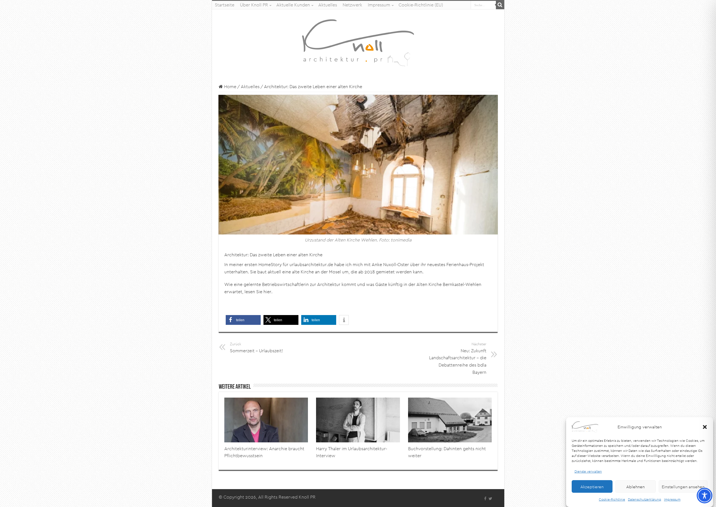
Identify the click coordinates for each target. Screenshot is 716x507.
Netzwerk (352, 5)
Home (229, 87)
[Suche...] (500, 5)
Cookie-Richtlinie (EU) (421, 5)
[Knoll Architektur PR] (358, 42)
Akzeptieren (592, 486)
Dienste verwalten (588, 471)
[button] (705, 427)
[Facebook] (485, 498)
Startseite (224, 5)
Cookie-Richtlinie (612, 499)
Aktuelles (327, 5)
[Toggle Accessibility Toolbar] (704, 495)
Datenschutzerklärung (644, 499)
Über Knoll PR (254, 5)
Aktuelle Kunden (293, 5)
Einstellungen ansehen (683, 486)
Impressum (672, 499)
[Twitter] (490, 498)
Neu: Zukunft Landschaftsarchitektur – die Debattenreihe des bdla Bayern (457, 358)
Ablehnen (635, 486)
